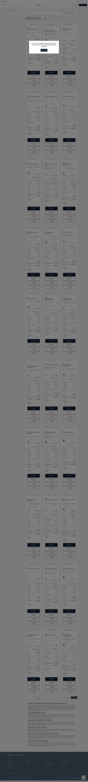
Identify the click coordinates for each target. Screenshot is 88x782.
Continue (44, 50)
